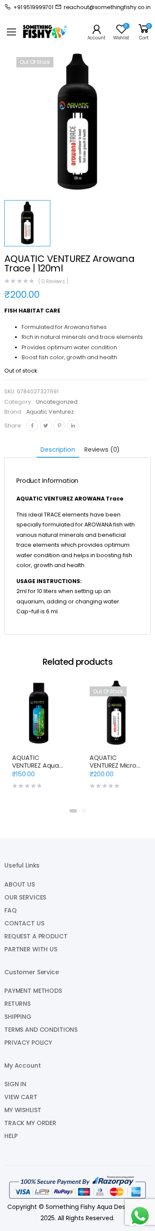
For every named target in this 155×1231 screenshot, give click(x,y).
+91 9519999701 (33, 7)
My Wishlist (22, 1110)
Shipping (17, 1016)
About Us (19, 884)
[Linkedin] (73, 425)
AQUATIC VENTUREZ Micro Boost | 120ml (113, 765)
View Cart (20, 1097)
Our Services (25, 897)
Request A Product (36, 936)
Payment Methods (33, 990)
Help (10, 1136)
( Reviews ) (53, 281)
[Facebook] (32, 425)
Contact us (24, 923)
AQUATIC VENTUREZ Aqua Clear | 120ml (35, 765)
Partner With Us (30, 949)
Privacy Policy (28, 1042)
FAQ (10, 910)
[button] (73, 811)
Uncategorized (57, 401)
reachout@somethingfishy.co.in (107, 7)
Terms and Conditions (41, 1029)
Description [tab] (57, 449)
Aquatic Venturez (50, 411)
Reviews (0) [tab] (102, 449)
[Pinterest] (59, 425)
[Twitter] (46, 425)
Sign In (15, 1084)
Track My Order (30, 1123)
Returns (17, 1003)
